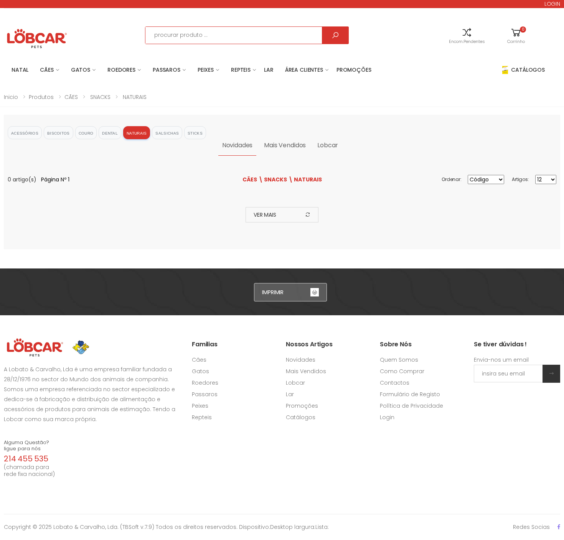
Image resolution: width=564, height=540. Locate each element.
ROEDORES (121, 70)
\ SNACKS (273, 179)
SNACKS (99, 97)
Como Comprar (402, 348)
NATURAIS (134, 97)
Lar (290, 371)
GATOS (80, 70)
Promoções (353, 70)
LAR (269, 70)
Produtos (41, 97)
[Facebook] (558, 503)
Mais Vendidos (285, 145)
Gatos (200, 348)
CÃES (46, 70)
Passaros (205, 371)
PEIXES (206, 70)
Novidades (237, 145)
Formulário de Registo (410, 371)
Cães (199, 337)
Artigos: (520, 179)
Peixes (200, 383)
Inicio (11, 97)
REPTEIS (241, 70)
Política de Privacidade (411, 383)
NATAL (20, 70)
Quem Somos (399, 337)
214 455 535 (26, 435)
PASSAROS (166, 70)
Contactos (394, 360)
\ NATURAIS (305, 179)
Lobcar (327, 145)
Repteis (202, 394)
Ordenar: (452, 179)
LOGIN (552, 4)
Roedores (205, 360)
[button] (467, 35)
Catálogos (300, 394)
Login (387, 394)
